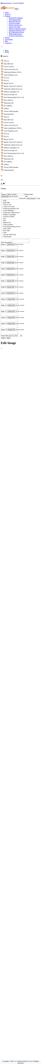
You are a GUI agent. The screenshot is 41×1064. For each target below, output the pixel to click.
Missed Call (7, 222)
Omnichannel (7, 236)
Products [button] (7, 16)
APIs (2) (6, 61)
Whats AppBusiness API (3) (12, 128)
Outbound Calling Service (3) (12, 89)
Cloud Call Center (14, 27)
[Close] (1, 348)
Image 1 (3, 244)
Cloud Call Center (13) (10, 69)
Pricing (7, 37)
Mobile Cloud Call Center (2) (12, 86)
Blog (6, 41)
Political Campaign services (17, 28)
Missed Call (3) (8, 83)
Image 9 (3, 293)
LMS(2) (6, 108)
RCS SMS (6, 230)
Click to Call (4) (8, 66)
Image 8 (3, 287)
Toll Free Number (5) (10, 94)
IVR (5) (6, 80)
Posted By (23, 198)
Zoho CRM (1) (8, 100)
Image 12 (4, 311)
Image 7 (3, 281)
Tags (38, 198)
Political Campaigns (9, 214)
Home (7, 12)
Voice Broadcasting (15, 19)
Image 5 (3, 268)
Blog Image (29, 194)
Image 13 (4, 317)
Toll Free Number (14, 23)
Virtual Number (8, 224)
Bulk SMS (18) (8, 64)
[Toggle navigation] (17, 9)
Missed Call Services (15, 25)
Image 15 (4, 329)
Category (4, 194)
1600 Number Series (15, 34)
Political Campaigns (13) (11, 92)
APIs (4, 200)
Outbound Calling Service (11, 212)
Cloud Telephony (8, 210)
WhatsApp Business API (16, 30)
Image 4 (3, 262)
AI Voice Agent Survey (16, 36)
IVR (4, 220)
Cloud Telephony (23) (10, 75)
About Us (8, 14)
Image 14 (4, 323)
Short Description (6, 242)
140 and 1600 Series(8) (10, 111)
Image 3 (3, 256)
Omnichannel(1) (8, 114)
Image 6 (3, 275)
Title (26, 196)
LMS (4, 232)
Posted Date (4, 335)
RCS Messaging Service (16, 32)
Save (8, 338)
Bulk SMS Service (14, 21)
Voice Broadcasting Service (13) (13, 97)
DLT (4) (6, 78)
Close (3, 338)
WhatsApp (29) (8, 103)
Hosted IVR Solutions (16, 18)
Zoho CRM (7, 228)
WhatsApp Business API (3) (12, 72)
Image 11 (4, 305)
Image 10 (4, 299)
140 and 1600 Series (9, 234)
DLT (4, 218)
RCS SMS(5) (7, 106)
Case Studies (9, 39)
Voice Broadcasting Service (11, 226)
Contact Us (8, 43)
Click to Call (7, 204)
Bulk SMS (6, 202)
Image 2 (3, 250)
